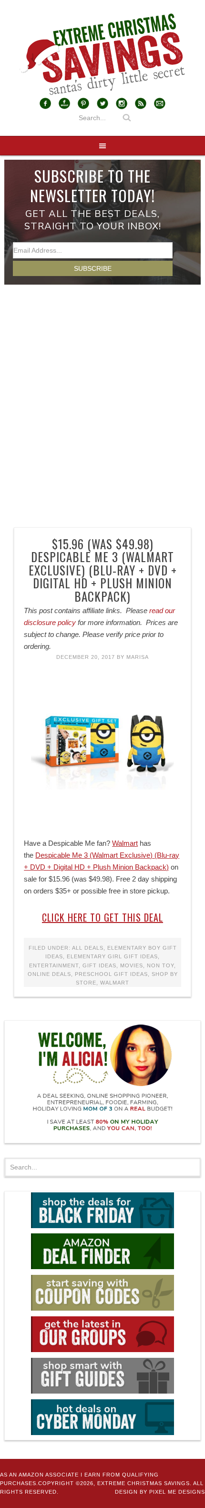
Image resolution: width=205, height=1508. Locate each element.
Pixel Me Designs (177, 1492)
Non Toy (160, 965)
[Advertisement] (102, 391)
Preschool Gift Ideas (111, 974)
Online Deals (49, 974)
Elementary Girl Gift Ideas (112, 956)
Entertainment (54, 965)
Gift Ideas (99, 965)
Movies (131, 965)
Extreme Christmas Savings (102, 54)
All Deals (87, 948)
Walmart (125, 843)
